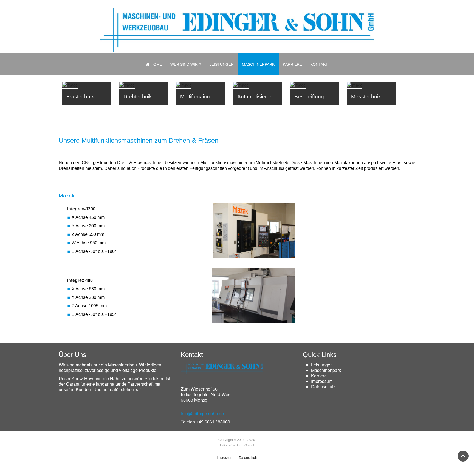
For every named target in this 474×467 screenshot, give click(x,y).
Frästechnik (80, 96)
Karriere (292, 64)
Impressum (321, 381)
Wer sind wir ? (185, 64)
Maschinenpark (258, 64)
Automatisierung (256, 96)
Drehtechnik (137, 96)
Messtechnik (366, 96)
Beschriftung (309, 96)
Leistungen (221, 64)
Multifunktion (195, 96)
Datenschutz (323, 386)
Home (155, 64)
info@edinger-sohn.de (202, 413)
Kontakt (319, 64)
